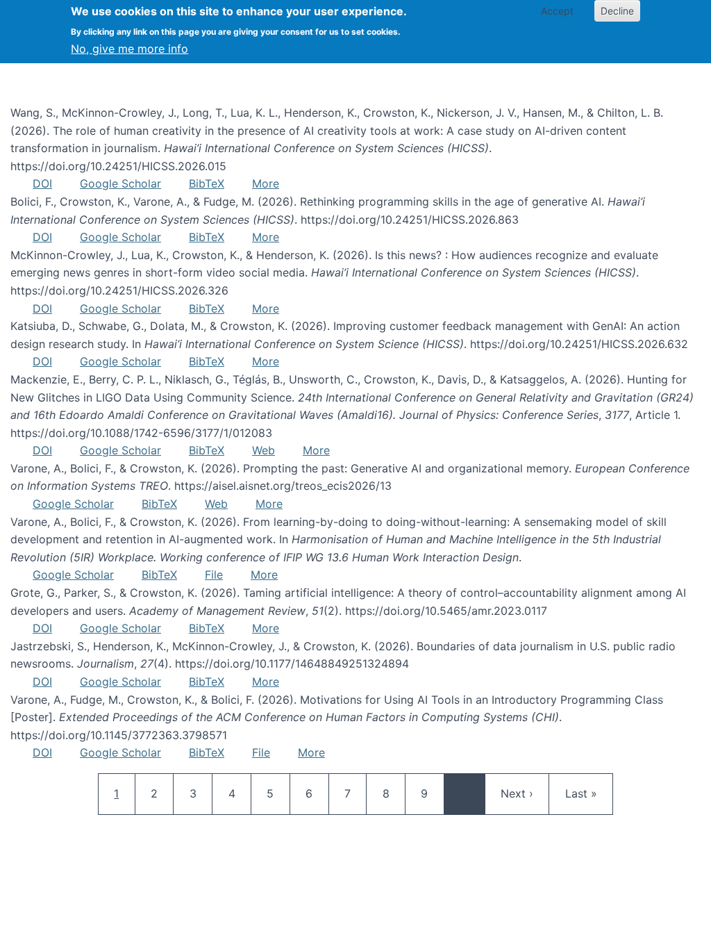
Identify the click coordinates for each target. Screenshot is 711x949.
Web (263, 450)
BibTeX (206, 183)
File (214, 574)
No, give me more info (129, 49)
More (265, 183)
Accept (557, 11)
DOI (42, 183)
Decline (617, 11)
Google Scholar (120, 183)
